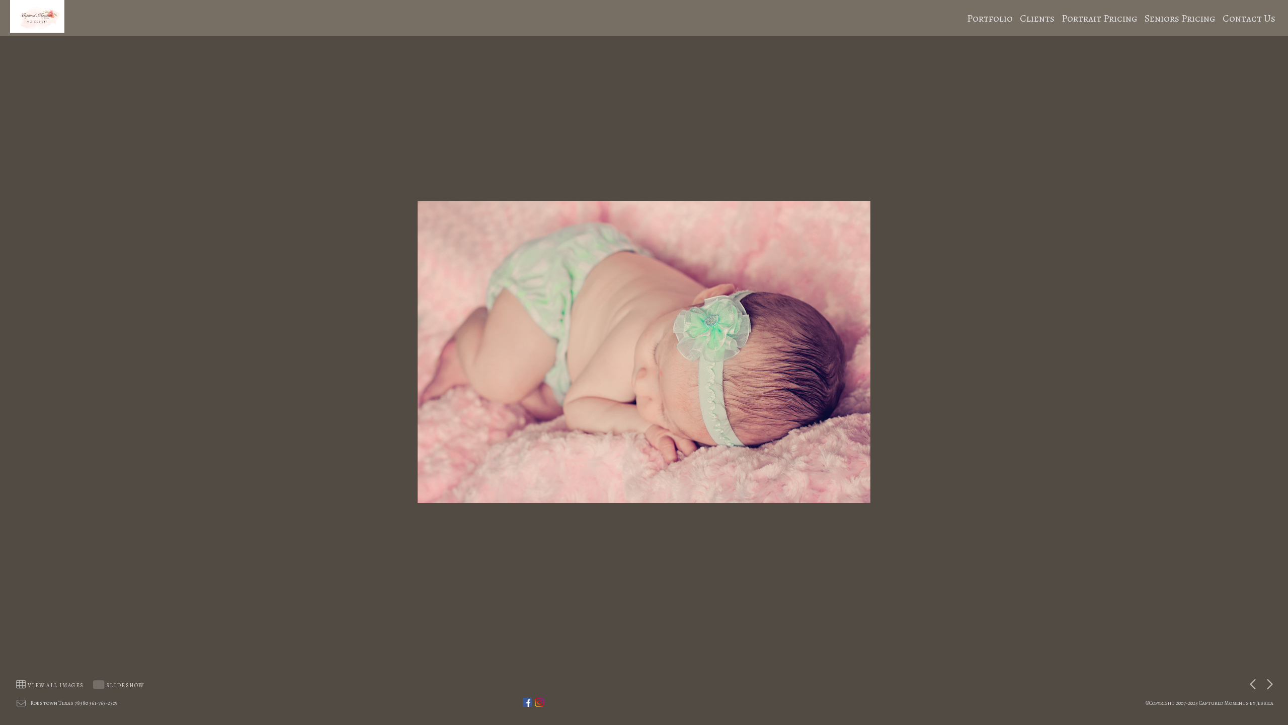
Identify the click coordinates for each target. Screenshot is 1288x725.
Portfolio (990, 18)
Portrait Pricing (1100, 18)
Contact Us (1249, 18)
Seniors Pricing (1180, 18)
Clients (1037, 18)
